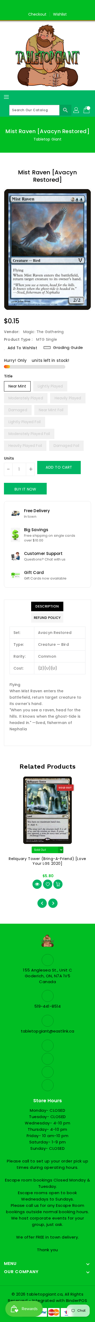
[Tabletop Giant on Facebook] (32, 6)
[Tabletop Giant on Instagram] (52, 6)
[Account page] (76, 110)
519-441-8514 (47, 1006)
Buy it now (25, 489)
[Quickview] (37, 884)
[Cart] (87, 110)
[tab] (47, 606)
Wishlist (60, 14)
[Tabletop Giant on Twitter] (42, 6)
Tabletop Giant (47, 139)
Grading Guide (68, 347)
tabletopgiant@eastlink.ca (47, 1031)
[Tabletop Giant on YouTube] (62, 6)
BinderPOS (76, 1300)
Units (9, 458)
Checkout (37, 14)
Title (8, 376)
